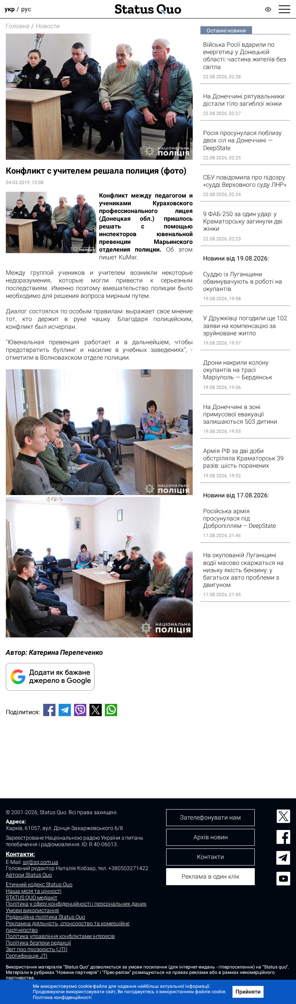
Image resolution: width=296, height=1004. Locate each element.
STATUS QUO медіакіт (31, 897)
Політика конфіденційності (62, 997)
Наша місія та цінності (33, 891)
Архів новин (210, 837)
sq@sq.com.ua (40, 862)
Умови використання (32, 910)
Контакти (210, 856)
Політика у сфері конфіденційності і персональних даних (76, 904)
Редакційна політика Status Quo (45, 917)
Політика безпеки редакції (38, 943)
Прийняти (248, 992)
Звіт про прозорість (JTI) (36, 949)
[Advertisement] (99, 747)
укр (10, 9)
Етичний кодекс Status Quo (39, 884)
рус (26, 9)
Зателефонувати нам (210, 817)
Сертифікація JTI (26, 956)
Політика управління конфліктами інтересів (60, 936)
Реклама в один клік (210, 876)
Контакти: (20, 854)
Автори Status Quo (29, 875)
